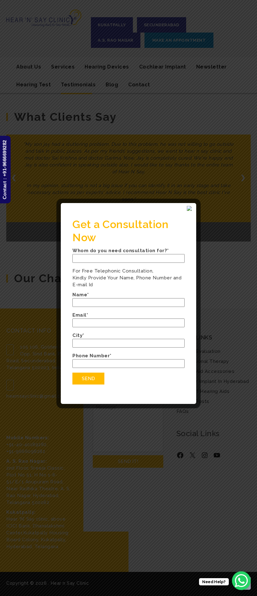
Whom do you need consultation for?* (120, 250)
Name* (80, 295)
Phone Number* (92, 356)
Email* (80, 315)
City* (78, 335)
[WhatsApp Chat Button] (241, 580)
